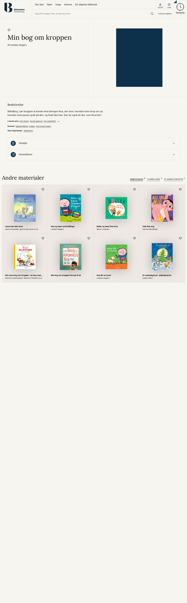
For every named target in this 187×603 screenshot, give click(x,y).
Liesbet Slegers (18, 45)
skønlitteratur (28, 131)
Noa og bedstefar (50, 121)
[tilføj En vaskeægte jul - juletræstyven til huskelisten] (180, 238)
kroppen (32, 126)
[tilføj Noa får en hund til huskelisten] (134, 238)
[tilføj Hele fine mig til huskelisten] (180, 189)
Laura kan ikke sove (14, 226)
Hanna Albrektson (150, 229)
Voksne (68, 4)
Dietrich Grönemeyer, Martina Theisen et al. (23, 278)
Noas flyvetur (24, 121)
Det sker (39, 4)
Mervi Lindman (103, 229)
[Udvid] (58, 121)
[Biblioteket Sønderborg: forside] (16, 9)
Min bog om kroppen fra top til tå (66, 275)
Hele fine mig (148, 226)
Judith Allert (147, 278)
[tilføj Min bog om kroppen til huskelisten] (9, 29)
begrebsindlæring (22, 126)
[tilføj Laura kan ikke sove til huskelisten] (43, 189)
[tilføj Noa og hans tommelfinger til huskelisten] (88, 189)
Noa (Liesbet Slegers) (43, 126)
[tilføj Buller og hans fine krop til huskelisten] (134, 189)
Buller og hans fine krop (107, 226)
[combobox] (94, 13)
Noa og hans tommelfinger (63, 226)
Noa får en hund (104, 275)
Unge (58, 4)
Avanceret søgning (164, 14)
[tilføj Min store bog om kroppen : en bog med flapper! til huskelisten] (43, 238)
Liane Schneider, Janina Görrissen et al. (22, 229)
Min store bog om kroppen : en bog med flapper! (23, 275)
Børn (49, 4)
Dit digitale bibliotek (86, 4)
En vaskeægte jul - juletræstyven (156, 275)
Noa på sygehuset (36, 121)
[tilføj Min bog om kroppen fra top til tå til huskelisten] (88, 238)
